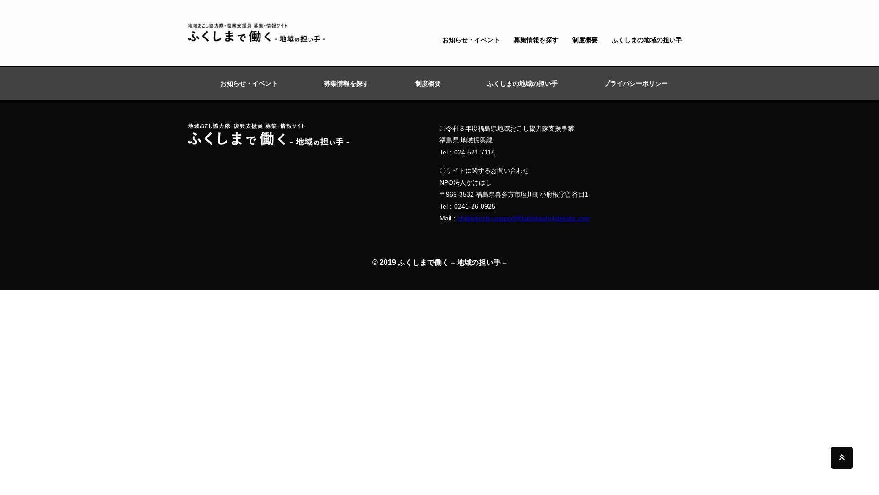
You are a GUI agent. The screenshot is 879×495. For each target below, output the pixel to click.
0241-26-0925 (474, 206)
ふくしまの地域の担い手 (647, 40)
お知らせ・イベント (471, 40)
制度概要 (585, 40)
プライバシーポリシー (636, 83)
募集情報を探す (536, 40)
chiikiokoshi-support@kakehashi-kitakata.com (524, 218)
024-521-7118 (474, 152)
